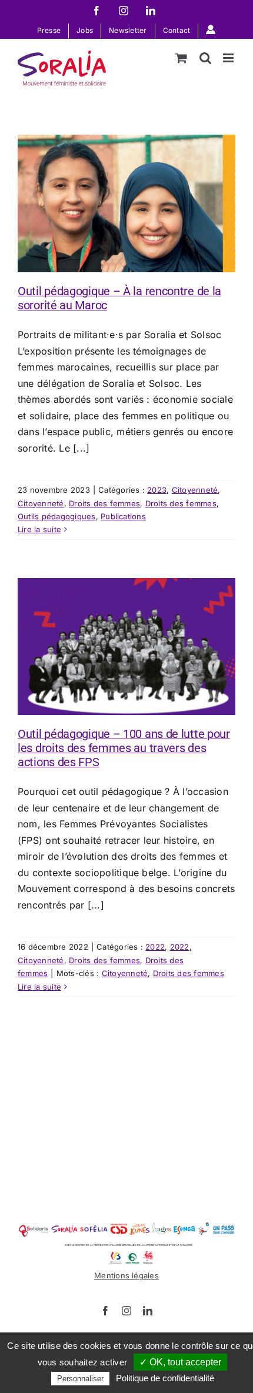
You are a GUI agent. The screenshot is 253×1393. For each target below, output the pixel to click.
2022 (155, 946)
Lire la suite (39, 529)
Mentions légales (126, 1275)
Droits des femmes (104, 503)
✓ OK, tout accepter (180, 1362)
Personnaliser (80, 1378)
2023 (157, 490)
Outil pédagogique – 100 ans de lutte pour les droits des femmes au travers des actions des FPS (124, 748)
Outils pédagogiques (57, 516)
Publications (123, 516)
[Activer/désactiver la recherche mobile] (205, 58)
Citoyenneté (195, 490)
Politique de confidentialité (165, 1378)
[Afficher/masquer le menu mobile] (229, 58)
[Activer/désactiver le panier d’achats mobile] (181, 58)
